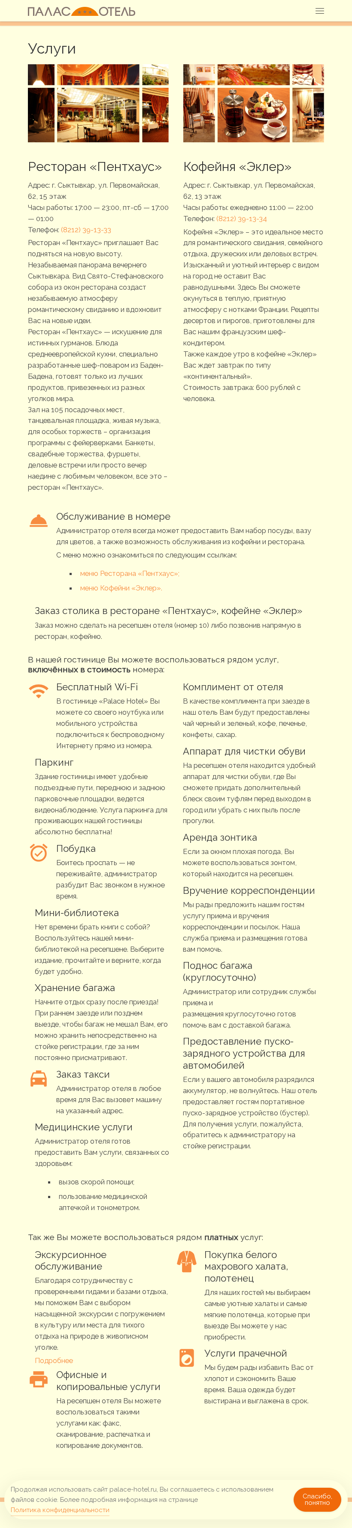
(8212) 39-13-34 (241, 218)
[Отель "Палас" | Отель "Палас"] (82, 10)
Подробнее (54, 1360)
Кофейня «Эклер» (237, 166)
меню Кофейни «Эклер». (121, 588)
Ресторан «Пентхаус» (95, 166)
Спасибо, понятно (317, 1499)
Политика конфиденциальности (60, 1510)
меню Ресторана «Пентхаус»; (129, 573)
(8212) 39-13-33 (86, 229)
